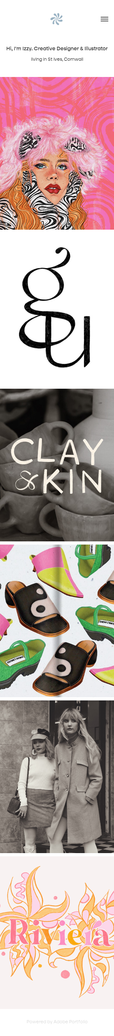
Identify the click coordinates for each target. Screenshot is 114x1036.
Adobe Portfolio (71, 1022)
